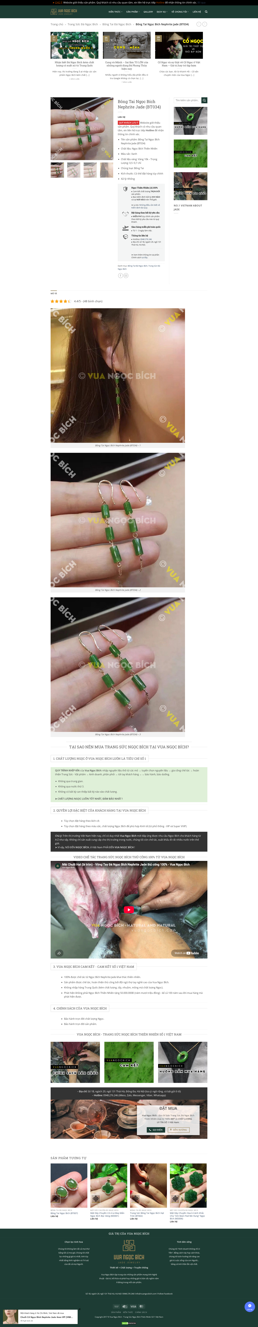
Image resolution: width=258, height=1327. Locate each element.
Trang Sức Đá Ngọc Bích (83, 24)
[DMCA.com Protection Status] (129, 1323)
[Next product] (198, 24)
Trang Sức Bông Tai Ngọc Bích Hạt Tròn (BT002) (147, 1214)
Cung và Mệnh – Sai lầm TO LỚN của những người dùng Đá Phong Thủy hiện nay (126, 65)
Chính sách (141, 1312)
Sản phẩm (132, 11)
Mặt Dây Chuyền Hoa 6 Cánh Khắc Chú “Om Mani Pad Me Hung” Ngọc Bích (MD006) (187, 1216)
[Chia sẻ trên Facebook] (120, 275)
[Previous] (50, 61)
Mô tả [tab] (54, 293)
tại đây (145, 257)
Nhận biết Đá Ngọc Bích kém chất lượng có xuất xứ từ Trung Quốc (74, 64)
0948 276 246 (146, 239)
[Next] (203, 61)
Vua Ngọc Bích (116, 1317)
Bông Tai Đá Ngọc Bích (116, 24)
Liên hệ (197, 11)
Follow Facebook (165, 1293)
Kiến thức (114, 11)
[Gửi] (204, 100)
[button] (206, 12)
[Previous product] (204, 24)
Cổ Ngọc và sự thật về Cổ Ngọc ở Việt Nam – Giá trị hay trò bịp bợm (179, 64)
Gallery (148, 11)
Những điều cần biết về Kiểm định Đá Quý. (145, 206)
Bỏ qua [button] (201, 2)
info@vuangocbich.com (145, 1293)
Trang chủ (57, 24)
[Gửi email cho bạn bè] (125, 275)
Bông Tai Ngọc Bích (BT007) (64, 1213)
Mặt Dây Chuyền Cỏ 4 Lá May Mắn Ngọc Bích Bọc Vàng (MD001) (107, 1214)
